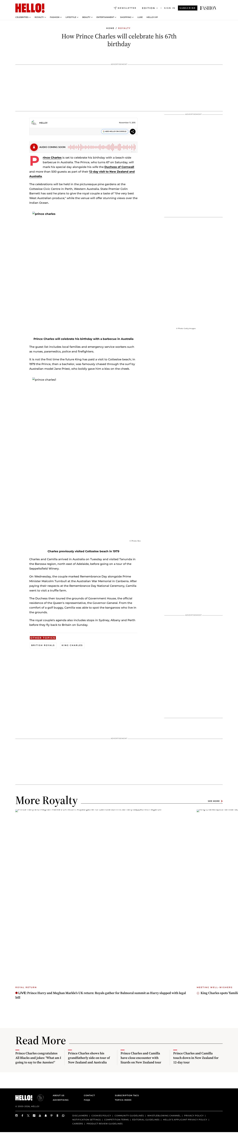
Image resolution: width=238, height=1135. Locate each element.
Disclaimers (80, 1115)
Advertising (61, 1100)
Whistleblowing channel (164, 1115)
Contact (89, 1095)
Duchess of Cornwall (119, 167)
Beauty (86, 17)
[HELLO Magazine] (30, 8)
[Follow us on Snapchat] (46, 1115)
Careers (77, 1123)
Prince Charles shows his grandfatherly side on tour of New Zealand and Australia (89, 1058)
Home (110, 28)
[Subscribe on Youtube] (40, 1115)
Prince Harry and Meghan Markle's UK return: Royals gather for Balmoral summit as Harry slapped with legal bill (100, 995)
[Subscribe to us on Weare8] (57, 1115)
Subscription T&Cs (126, 1095)
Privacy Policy (194, 1115)
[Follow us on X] (28, 1115)
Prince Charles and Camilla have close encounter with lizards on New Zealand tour (141, 1058)
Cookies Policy (101, 1115)
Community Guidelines (129, 1115)
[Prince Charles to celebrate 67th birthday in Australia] (208, 8)
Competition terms (116, 1119)
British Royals (43, 645)
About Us (58, 1095)
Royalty (39, 17)
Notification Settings (86, 1119)
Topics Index (123, 1100)
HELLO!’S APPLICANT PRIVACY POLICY (185, 1119)
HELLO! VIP (152, 17)
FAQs (87, 1100)
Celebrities (21, 17)
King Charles (72, 645)
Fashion (54, 17)
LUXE (140, 17)
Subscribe (188, 8)
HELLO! (43, 122)
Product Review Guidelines (105, 1123)
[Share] (133, 132)
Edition (148, 8)
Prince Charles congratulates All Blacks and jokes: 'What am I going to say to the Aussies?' (38, 1058)
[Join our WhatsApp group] (63, 1115)
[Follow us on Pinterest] (51, 1115)
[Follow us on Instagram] (16, 1115)
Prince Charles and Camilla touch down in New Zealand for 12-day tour (196, 1058)
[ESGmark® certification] (38, 1098)
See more (214, 801)
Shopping (125, 17)
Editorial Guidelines (145, 1119)
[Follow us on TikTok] (34, 1115)
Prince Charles (52, 157)
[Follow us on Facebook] (22, 1115)
